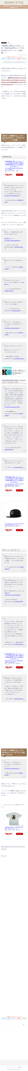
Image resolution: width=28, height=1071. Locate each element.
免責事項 (19, 1067)
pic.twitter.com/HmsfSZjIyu (12, 328)
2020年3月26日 (18, 467)
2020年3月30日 (9, 291)
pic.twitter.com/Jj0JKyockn (12, 195)
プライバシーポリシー (11, 1067)
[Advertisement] (14, 24)
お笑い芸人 (4, 42)
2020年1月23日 (19, 358)
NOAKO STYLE (14, 2)
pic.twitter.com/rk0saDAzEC (12, 240)
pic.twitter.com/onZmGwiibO (12, 595)
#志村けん (7, 238)
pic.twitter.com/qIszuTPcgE (12, 407)
